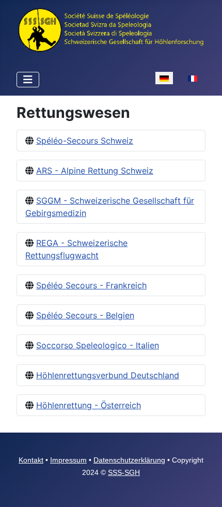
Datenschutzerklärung (129, 460)
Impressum (68, 460)
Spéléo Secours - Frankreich (91, 285)
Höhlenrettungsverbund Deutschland (107, 375)
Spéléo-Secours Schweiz (84, 140)
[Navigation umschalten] (28, 79)
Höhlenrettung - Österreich (88, 405)
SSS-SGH (124, 472)
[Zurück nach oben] (204, 488)
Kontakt (31, 460)
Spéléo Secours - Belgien (85, 315)
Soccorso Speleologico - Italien (97, 345)
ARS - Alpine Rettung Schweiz (94, 170)
